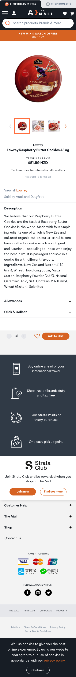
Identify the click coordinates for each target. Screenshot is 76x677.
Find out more (53, 491)
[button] (5, 13)
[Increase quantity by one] (23, 336)
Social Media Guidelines (38, 631)
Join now (23, 491)
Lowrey (21, 191)
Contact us (12, 538)
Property (61, 611)
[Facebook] (27, 592)
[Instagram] (38, 592)
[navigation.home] (40, 13)
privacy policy (54, 661)
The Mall (14, 611)
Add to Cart (56, 336)
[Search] (7, 23)
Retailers (15, 627)
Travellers (29, 611)
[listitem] (38, 369)
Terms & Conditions (35, 627)
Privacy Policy (57, 627)
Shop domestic (61, 4)
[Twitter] (48, 592)
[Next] (65, 126)
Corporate (46, 611)
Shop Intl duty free (23, 4)
